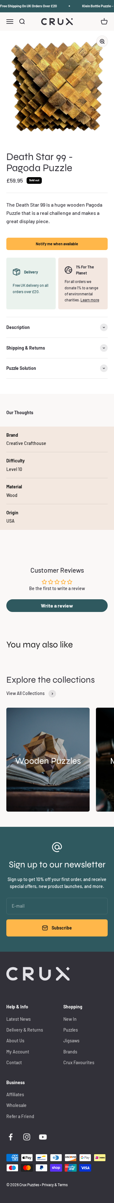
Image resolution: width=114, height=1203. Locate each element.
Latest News (18, 1019)
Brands (70, 1051)
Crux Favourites (78, 1062)
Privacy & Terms (55, 1184)
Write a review (57, 605)
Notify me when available (57, 243)
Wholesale (16, 1105)
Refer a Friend (20, 1116)
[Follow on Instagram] (26, 1137)
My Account (17, 1051)
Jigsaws (71, 1040)
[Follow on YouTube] (43, 1137)
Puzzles (70, 1030)
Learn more (89, 300)
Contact (14, 1062)
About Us (15, 1040)
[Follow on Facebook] (10, 1137)
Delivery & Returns (24, 1030)
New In (70, 1019)
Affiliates (15, 1094)
